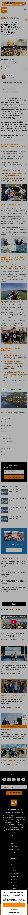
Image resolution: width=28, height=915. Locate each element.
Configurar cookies (14, 912)
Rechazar (14, 909)
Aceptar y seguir (14, 905)
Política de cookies (17, 899)
